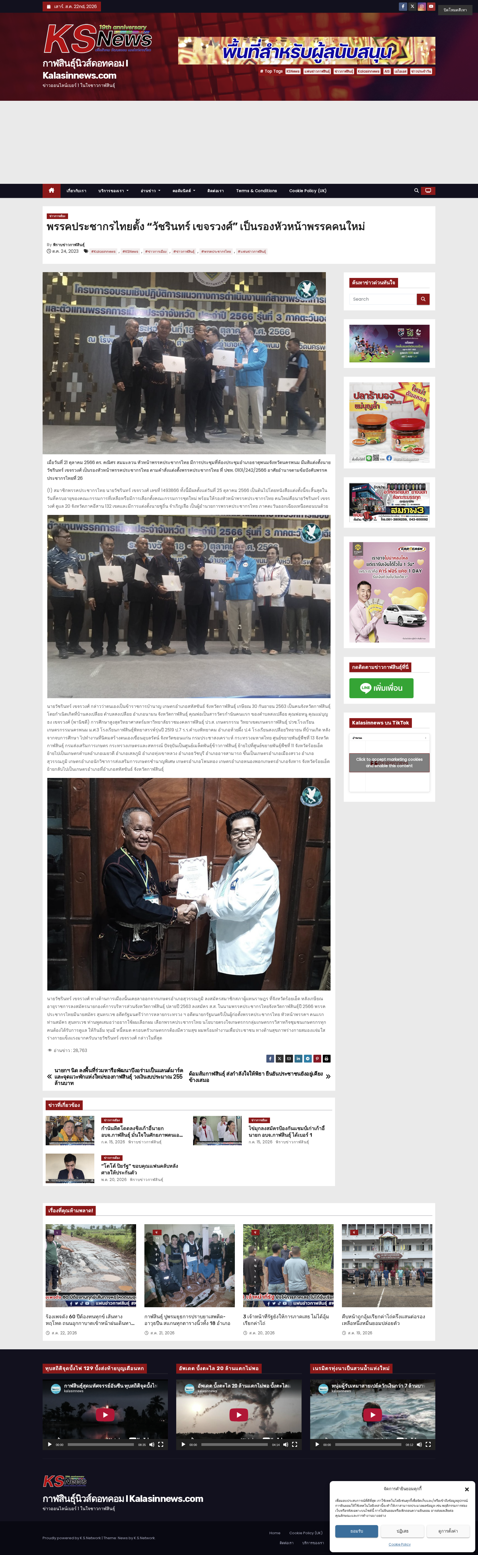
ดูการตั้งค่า (448, 1531)
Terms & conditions (256, 191)
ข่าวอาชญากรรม (255, 1232)
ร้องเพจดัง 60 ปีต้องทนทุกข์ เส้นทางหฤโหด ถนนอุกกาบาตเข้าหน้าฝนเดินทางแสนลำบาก (90, 1323)
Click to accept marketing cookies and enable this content (389, 763)
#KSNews (130, 251)
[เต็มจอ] (160, 1444)
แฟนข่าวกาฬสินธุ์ (317, 71)
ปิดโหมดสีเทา (455, 10)
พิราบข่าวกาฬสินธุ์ (69, 245)
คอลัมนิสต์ (182, 191)
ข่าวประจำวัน (421, 71)
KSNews (293, 71)
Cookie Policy (400, 1544)
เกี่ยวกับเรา (77, 191)
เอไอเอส (400, 71)
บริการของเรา (111, 191)
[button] (467, 1489)
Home (274, 1533)
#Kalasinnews (103, 251)
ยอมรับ (356, 1531)
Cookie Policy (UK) (308, 191)
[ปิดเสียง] (152, 1444)
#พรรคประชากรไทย (216, 251)
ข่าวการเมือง (57, 216)
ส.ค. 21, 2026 (162, 1333)
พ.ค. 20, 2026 (114, 1179)
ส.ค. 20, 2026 (262, 1333)
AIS (387, 71)
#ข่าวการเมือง (156, 251)
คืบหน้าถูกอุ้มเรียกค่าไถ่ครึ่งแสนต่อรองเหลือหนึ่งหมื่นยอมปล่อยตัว (383, 1320)
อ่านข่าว (149, 191)
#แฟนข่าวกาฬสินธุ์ (252, 251)
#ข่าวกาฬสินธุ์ (183, 251)
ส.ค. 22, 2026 (64, 1333)
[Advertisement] (239, 142)
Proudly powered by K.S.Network (72, 1538)
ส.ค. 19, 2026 (360, 1333)
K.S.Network (144, 1538)
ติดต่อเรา (215, 191)
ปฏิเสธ (403, 1531)
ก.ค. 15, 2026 (113, 1142)
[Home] (52, 191)
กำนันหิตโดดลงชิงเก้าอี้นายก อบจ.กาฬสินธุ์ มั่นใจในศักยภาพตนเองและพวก (141, 1135)
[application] (105, 1414)
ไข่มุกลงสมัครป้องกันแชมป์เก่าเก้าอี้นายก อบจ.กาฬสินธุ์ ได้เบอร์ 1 (287, 1131)
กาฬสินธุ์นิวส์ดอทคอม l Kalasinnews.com (123, 1498)
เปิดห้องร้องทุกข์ (58, 1232)
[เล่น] (50, 1444)
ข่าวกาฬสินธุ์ (344, 71)
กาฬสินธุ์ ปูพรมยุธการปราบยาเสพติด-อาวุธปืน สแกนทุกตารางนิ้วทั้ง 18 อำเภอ (187, 1320)
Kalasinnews (369, 71)
